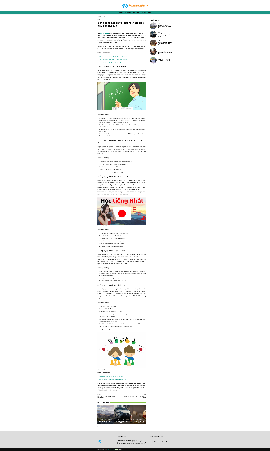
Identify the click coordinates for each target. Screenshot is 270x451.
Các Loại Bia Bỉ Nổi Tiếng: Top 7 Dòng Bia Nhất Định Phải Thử (138, 421)
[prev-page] (98, 426)
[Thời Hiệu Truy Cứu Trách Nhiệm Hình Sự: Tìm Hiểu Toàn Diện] (153, 51)
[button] (171, 12)
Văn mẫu (143, 12)
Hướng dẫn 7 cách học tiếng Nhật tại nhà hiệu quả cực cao (113, 56)
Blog (149, 12)
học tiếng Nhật (104, 33)
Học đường (128, 12)
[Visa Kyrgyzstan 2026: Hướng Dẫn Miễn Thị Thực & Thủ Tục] (105, 414)
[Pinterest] (158, 441)
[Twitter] (162, 441)
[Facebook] (151, 441)
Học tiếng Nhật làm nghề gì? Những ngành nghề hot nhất (113, 62)
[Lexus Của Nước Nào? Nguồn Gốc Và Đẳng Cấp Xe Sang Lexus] (122, 414)
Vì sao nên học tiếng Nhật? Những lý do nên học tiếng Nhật (113, 59)
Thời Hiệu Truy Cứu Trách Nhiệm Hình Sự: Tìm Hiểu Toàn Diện (165, 52)
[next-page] (100, 426)
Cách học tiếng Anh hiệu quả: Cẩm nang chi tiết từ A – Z (112, 379)
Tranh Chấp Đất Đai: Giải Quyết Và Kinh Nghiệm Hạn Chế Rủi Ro (164, 61)
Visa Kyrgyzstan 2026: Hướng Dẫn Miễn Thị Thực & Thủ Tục (105, 421)
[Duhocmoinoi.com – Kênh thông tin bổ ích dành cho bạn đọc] (135, 5)
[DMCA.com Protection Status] (118, 449)
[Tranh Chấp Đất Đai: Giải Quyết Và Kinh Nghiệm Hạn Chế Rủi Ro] (153, 60)
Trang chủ (99, 16)
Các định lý (136, 12)
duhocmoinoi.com (111, 449)
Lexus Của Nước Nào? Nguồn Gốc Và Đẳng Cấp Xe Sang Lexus (122, 421)
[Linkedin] (155, 441)
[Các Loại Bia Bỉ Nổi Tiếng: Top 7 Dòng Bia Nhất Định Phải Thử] (138, 414)
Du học (121, 12)
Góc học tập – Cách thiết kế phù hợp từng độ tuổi (111, 376)
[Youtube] (166, 441)
